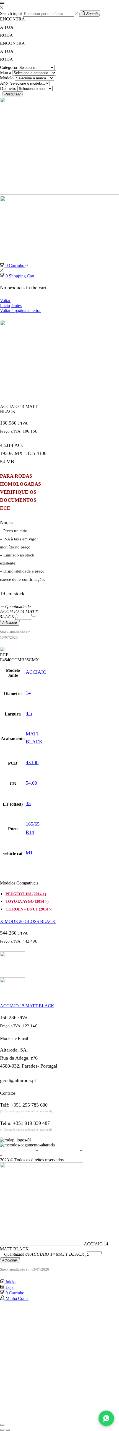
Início (5, 305)
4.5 (29, 713)
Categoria (8, 67)
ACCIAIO (36, 672)
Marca (5, 72)
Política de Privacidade (59, 1150)
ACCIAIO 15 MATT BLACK (27, 1005)
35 (28, 803)
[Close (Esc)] (2, 1425)
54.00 (31, 783)
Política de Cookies (100, 1150)
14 (28, 693)
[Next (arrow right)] (8, 1430)
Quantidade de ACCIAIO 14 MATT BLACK (44, 1254)
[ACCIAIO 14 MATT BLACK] (41, 1244)
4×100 (32, 762)
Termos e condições (17, 1150)
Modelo (7, 78)
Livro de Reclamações (22, 1154)
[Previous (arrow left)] (2, 1430)
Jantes (16, 305)
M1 (29, 852)
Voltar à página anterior (20, 310)
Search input (11, 13)
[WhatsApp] (106, 1418)
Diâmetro (8, 88)
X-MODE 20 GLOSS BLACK (28, 921)
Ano (4, 83)
